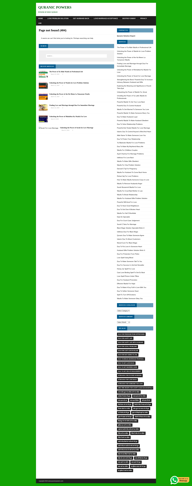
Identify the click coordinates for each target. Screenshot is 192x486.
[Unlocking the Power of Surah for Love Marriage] (48, 128)
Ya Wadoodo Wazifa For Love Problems (131, 143)
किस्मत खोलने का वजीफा (124, 408)
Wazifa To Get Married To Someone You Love (133, 109)
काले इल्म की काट (146, 400)
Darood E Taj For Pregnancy (127, 169)
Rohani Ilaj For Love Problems (127, 176)
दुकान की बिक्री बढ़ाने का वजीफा (140, 412)
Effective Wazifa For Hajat (126, 283)
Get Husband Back (81, 18)
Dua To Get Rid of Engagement (129, 371)
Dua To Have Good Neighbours (128, 206)
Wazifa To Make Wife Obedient (128, 161)
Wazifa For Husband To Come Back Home (132, 172)
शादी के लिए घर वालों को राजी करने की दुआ (128, 445)
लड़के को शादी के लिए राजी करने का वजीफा (128, 429)
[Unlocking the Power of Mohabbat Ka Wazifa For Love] (43, 121)
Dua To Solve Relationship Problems (130, 124)
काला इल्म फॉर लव (122, 400)
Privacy (143, 18)
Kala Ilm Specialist (123, 217)
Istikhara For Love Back (125, 157)
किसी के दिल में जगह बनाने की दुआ (142, 404)
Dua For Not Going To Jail (127, 355)
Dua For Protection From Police (128, 254)
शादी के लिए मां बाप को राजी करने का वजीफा (128, 450)
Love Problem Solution (57, 18)
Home (40, 18)
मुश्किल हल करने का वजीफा (124, 425)
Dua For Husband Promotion (127, 280)
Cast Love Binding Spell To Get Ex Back (131, 272)
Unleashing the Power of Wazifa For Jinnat (132, 92)
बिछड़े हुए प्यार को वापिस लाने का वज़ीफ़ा (127, 421)
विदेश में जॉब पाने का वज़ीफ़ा (137, 433)
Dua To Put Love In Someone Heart (129, 246)
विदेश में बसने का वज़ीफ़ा (124, 437)
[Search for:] (76, 56)
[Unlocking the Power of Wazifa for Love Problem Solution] (43, 87)
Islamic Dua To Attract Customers (128, 239)
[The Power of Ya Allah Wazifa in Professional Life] (43, 76)
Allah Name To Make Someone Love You (131, 135)
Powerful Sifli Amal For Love (127, 202)
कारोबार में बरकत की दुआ (124, 396)
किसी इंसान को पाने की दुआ (124, 404)
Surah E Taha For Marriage (126, 224)
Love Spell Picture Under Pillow (128, 276)
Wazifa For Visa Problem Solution (128, 165)
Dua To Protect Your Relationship (128, 139)
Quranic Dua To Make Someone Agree (130, 235)
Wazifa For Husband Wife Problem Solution (132, 198)
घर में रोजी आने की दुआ (123, 412)
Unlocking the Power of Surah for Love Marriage (76, 128)
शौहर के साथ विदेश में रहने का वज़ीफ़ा (127, 454)
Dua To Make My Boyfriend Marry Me (130, 146)
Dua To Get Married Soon (127, 367)
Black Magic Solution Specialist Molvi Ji (130, 228)
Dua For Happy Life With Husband (130, 342)
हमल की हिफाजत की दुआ (141, 458)
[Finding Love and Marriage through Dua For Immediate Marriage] (43, 110)
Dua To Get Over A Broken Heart (128, 209)
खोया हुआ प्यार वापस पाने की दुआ (141, 408)
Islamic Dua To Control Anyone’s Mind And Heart (134, 131)
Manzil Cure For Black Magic (127, 243)
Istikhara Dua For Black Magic (127, 232)
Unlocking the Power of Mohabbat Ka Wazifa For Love (68, 116)
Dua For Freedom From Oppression (131, 334)
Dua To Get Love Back (126, 363)
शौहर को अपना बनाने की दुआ (125, 458)
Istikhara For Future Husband (130, 375)
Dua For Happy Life (125, 338)
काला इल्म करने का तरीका (139, 396)
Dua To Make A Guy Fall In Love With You (131, 287)
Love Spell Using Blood (125, 257)
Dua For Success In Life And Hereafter (130, 265)
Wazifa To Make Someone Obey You (130, 298)
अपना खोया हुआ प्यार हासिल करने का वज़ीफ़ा (129, 392)
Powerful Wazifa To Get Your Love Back (131, 102)
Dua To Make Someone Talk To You (129, 261)
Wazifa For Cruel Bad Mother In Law (130, 191)
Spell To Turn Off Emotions (126, 295)
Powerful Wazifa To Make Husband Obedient (132, 120)
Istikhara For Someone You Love (130, 384)
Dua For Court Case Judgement (128, 220)
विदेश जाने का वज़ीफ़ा (123, 433)
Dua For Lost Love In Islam (128, 350)
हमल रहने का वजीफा (123, 466)
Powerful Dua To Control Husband (129, 105)
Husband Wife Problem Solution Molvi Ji (131, 250)
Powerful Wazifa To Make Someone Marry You (133, 113)
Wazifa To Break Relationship (127, 195)
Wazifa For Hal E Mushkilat (126, 213)
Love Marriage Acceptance (106, 18)
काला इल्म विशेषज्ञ (134, 400)
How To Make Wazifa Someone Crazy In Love (133, 180)
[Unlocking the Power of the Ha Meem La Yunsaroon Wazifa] (43, 98)
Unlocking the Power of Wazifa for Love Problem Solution (69, 83)
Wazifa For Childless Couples (127, 150)
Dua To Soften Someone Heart (128, 291)
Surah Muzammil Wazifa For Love (129, 187)
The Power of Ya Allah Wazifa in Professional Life (66, 72)
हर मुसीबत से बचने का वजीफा (125, 470)
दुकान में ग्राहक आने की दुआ (125, 416)
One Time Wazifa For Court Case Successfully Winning (138, 388)
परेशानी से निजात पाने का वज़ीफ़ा (142, 416)
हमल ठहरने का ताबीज (123, 462)
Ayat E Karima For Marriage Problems (130, 154)
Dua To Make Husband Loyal (127, 117)
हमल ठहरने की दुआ (136, 462)
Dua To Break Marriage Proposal (131, 359)
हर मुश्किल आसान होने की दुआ (138, 466)
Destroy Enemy (129, 18)
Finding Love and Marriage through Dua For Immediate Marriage (71, 105)
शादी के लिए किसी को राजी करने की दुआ (127, 441)
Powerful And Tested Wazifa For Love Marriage (133, 128)
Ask (40, 23)
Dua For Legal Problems (127, 346)
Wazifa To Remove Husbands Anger (129, 183)
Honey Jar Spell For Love (126, 269)
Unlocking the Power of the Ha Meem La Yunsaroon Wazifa (69, 94)
